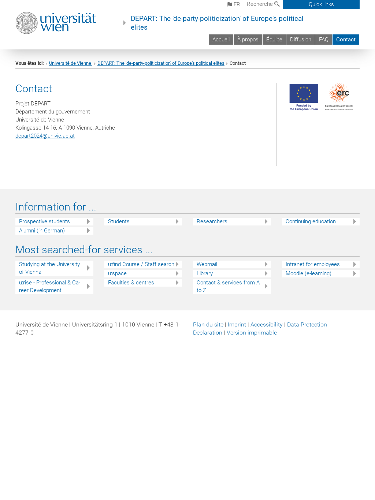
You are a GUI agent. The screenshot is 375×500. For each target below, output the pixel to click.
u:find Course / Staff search (141, 264)
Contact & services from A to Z (228, 286)
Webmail (207, 264)
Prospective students (44, 221)
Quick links (321, 4)
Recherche (260, 4)
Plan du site (208, 324)
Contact (346, 39)
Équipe (274, 39)
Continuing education (311, 221)
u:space (117, 273)
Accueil (221, 39)
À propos (248, 39)
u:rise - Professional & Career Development (49, 286)
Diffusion (300, 39)
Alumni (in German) (42, 230)
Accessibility (266, 324)
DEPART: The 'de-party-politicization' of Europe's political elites (217, 23)
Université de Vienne (70, 63)
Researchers (212, 221)
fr (236, 4)
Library (205, 273)
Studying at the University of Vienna (49, 268)
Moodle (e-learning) (308, 273)
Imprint (237, 324)
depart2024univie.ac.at (45, 136)
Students (119, 221)
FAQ (323, 39)
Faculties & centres (131, 282)
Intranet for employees (313, 264)
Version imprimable (252, 332)
